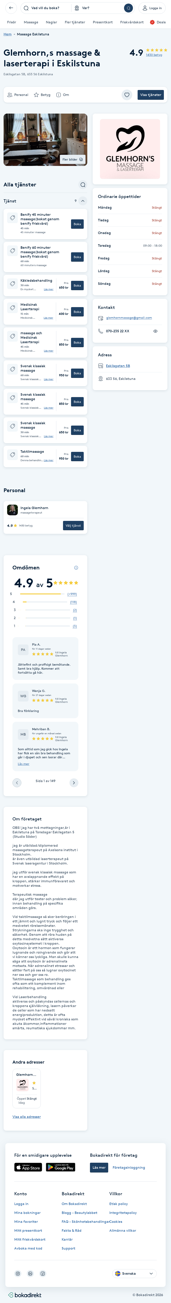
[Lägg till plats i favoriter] (127, 95)
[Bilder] (130, 149)
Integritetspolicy (123, 1213)
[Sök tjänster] (82, 184)
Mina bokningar (27, 1213)
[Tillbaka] (11, 8)
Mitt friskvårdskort (29, 1239)
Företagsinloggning (129, 1167)
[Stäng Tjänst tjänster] (82, 200)
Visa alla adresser (26, 1117)
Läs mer (48, 289)
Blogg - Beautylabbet (79, 1213)
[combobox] (45, 8)
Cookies (115, 1221)
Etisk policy (118, 1204)
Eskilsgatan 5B (118, 366)
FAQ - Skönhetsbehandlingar (86, 1221)
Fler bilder (70, 159)
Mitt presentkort (28, 1230)
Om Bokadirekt (74, 1204)
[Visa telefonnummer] (155, 331)
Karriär (67, 1239)
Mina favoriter (26, 1221)
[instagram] (17, 1273)
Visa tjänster (150, 95)
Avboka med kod (28, 1248)
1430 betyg (154, 55)
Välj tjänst (73, 525)
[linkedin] (30, 1273)
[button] (45, 224)
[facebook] (42, 1273)
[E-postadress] (132, 318)
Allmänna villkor (122, 1230)
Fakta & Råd (71, 1230)
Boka (77, 224)
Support (68, 1248)
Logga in (21, 1204)
